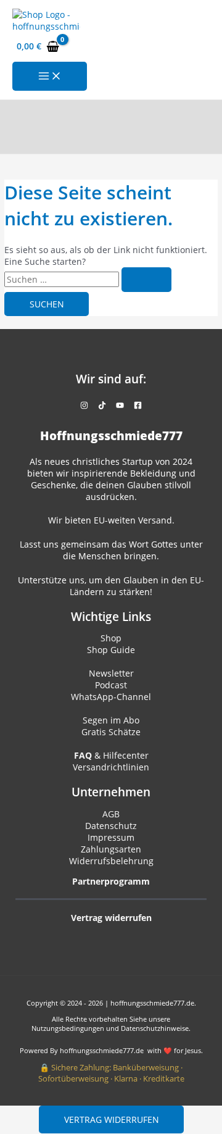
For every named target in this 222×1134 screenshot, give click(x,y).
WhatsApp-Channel (111, 696)
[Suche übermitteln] (146, 279)
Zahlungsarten (111, 849)
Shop (111, 638)
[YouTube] (120, 406)
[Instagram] (84, 406)
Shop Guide (111, 650)
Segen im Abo (111, 720)
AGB (111, 814)
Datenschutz (111, 826)
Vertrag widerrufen (111, 1119)
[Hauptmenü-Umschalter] (49, 76)
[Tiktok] (102, 406)
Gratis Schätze (111, 732)
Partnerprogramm (111, 881)
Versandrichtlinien (111, 767)
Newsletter (111, 673)
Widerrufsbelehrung (111, 861)
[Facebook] (138, 406)
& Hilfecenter (111, 755)
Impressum (111, 837)
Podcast (111, 685)
